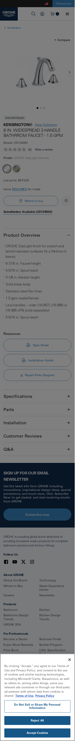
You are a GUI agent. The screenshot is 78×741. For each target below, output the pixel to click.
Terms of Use (24, 695)
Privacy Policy (44, 695)
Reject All (37, 720)
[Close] (69, 659)
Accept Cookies (37, 732)
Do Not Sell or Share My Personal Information (37, 706)
